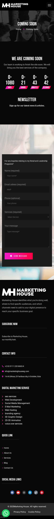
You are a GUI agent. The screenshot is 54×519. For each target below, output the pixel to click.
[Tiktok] (36, 492)
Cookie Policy (34, 512)
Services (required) (13, 212)
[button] (6, 513)
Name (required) (12, 170)
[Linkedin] (30, 492)
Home (18, 29)
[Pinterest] (42, 492)
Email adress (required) (15, 184)
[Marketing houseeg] (15, 5)
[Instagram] (24, 492)
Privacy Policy (20, 512)
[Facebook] (12, 492)
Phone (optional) (12, 198)
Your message (11, 226)
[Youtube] (18, 492)
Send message (20, 256)
